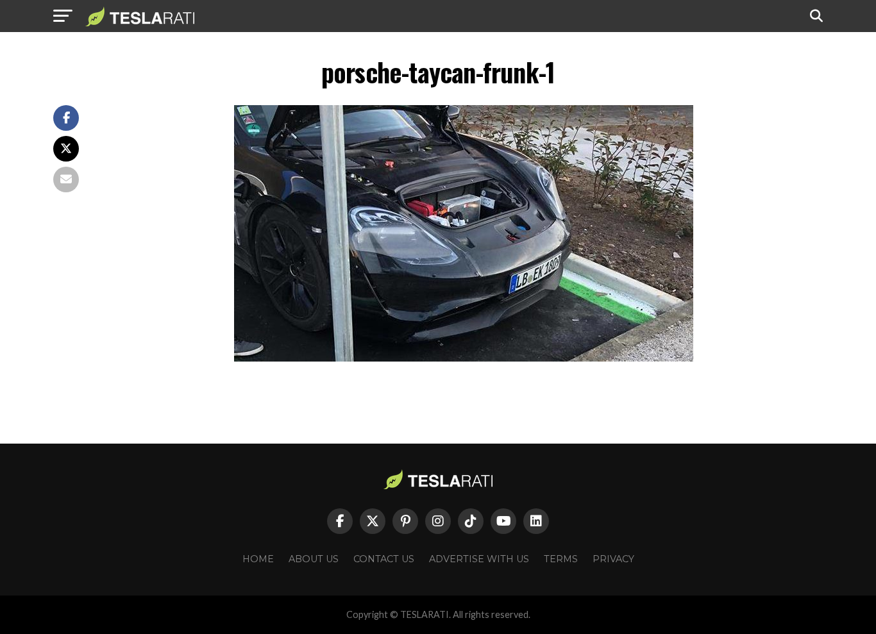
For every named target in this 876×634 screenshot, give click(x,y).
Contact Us (383, 559)
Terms (561, 559)
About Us (314, 559)
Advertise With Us (479, 559)
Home (258, 559)
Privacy (613, 559)
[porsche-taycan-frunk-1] (463, 358)
